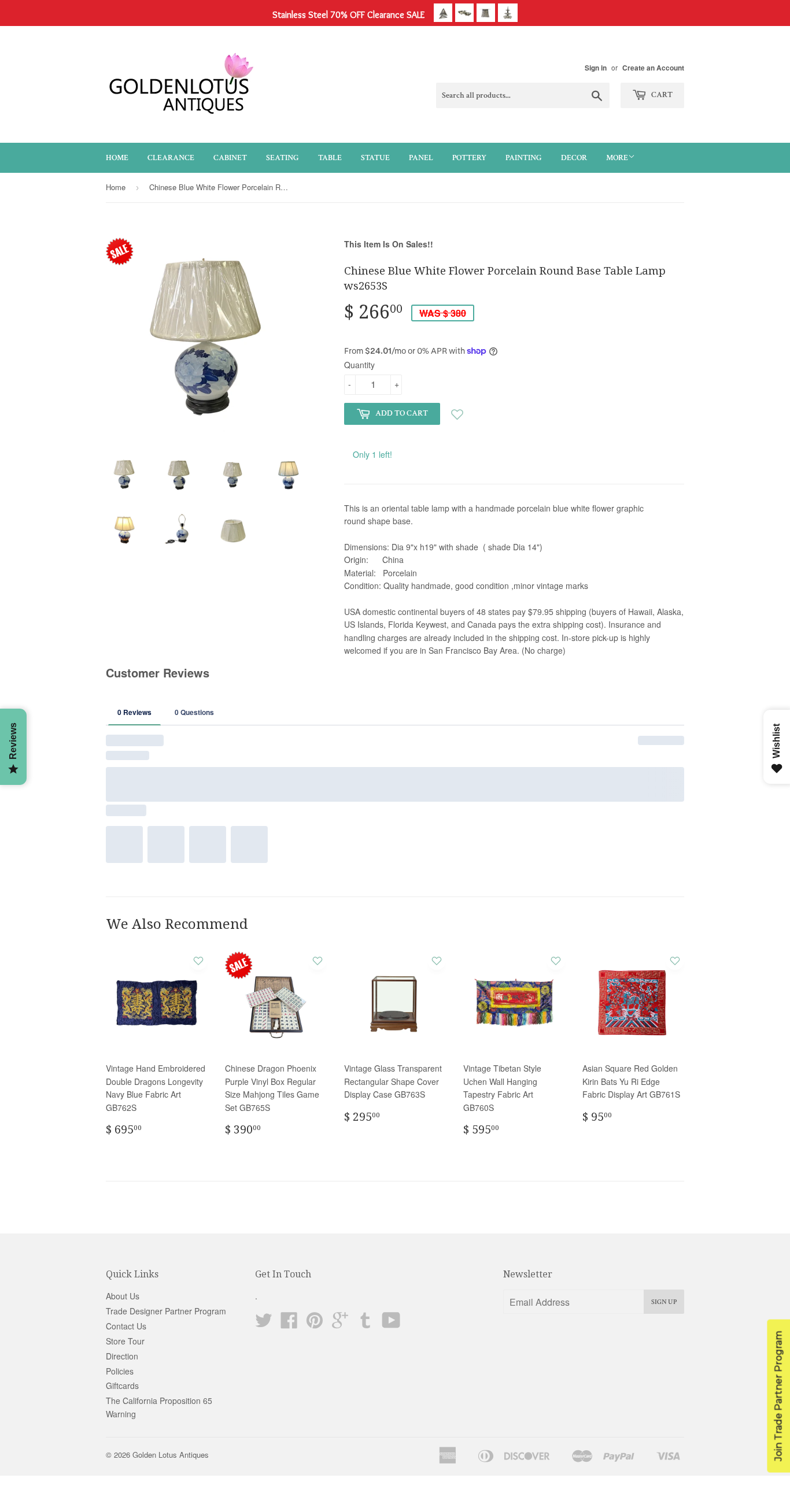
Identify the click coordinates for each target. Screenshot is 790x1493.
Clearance (170, 158)
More (617, 158)
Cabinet (230, 158)
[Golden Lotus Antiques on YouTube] (391, 1323)
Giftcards (122, 1385)
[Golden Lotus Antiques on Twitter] (263, 1323)
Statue (375, 158)
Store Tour (125, 1341)
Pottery (469, 158)
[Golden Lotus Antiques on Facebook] (289, 1323)
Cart (661, 95)
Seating (282, 158)
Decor (574, 158)
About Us (122, 1296)
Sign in (596, 68)
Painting (523, 158)
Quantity (359, 365)
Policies (120, 1371)
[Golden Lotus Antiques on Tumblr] (365, 1323)
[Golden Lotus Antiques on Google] (340, 1323)
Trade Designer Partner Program (166, 1311)
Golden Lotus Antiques (170, 1454)
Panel (421, 158)
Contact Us (126, 1326)
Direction (122, 1356)
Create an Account (653, 68)
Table (330, 158)
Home (117, 158)
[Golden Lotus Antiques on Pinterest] (314, 1323)
